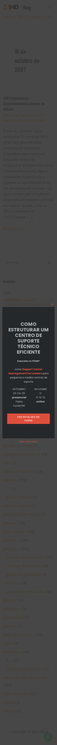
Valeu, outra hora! (28, 441)
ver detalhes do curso (28, 419)
